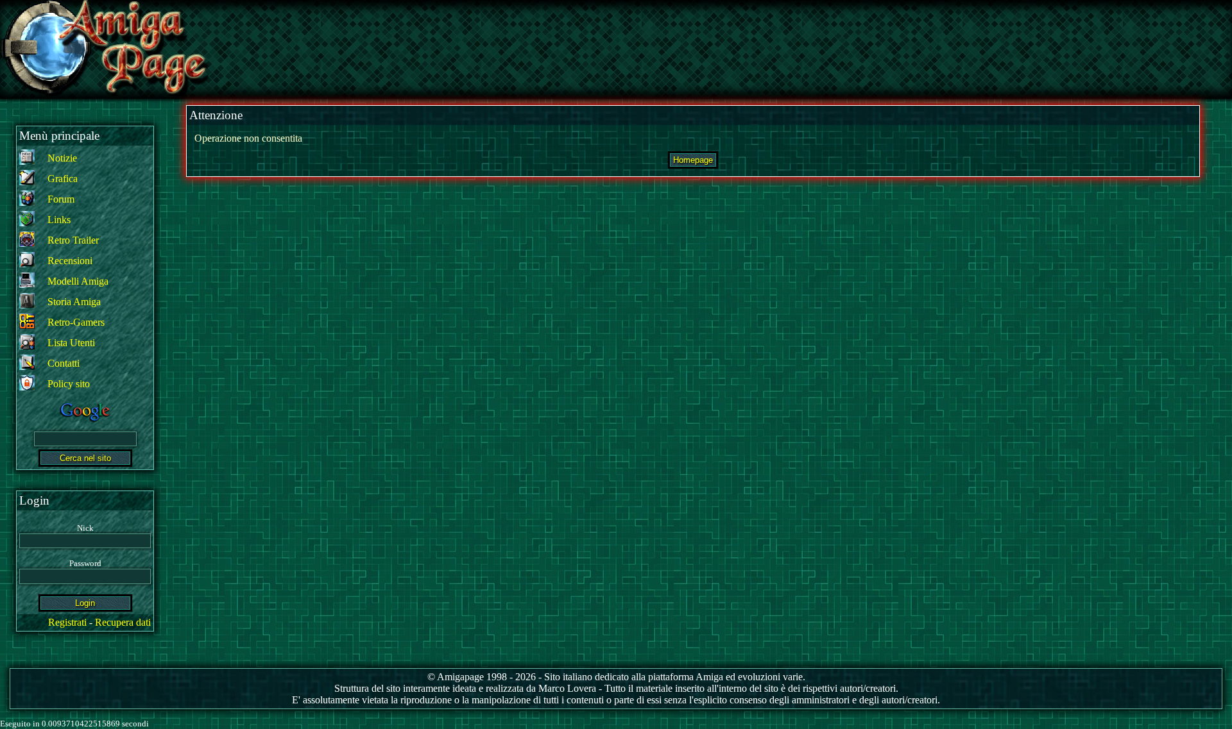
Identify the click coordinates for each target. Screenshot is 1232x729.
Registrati (67, 622)
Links (59, 219)
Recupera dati (123, 622)
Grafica (62, 178)
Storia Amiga (74, 301)
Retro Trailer (73, 240)
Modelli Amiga (77, 281)
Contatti (63, 363)
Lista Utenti (71, 342)
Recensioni (69, 260)
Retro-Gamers (76, 322)
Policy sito (68, 383)
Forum (60, 199)
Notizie (62, 158)
